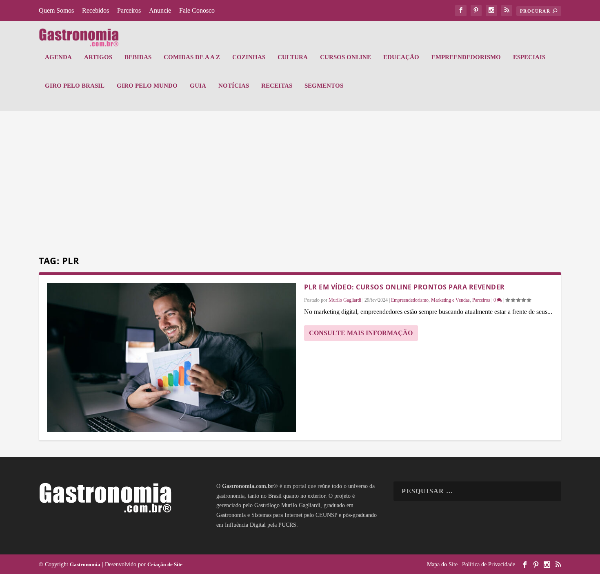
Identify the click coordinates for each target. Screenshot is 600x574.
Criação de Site (164, 564)
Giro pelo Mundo (147, 85)
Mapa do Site (442, 564)
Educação (401, 57)
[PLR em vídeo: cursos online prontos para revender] (171, 357)
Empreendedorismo (466, 57)
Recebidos (95, 10)
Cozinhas (248, 57)
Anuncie (160, 10)
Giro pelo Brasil (74, 85)
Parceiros (129, 10)
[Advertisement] (300, 184)
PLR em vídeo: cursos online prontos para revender (404, 287)
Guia (198, 85)
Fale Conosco (197, 10)
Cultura (293, 57)
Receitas (276, 85)
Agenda (58, 57)
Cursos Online (345, 57)
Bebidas (137, 57)
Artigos (98, 57)
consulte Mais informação (361, 332)
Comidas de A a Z (192, 57)
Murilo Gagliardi (345, 300)
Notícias (233, 85)
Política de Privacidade (488, 564)
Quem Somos (56, 10)
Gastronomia (85, 564)
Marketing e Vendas (450, 300)
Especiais (529, 57)
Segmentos (323, 85)
